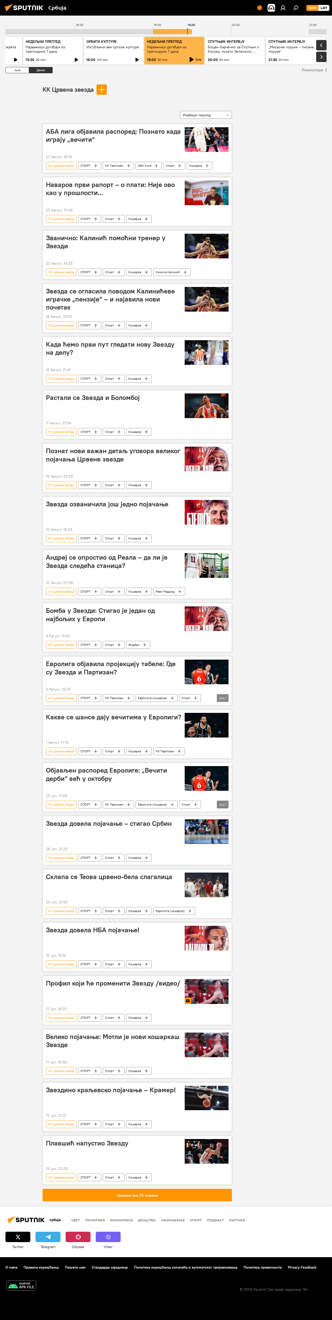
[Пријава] (283, 8)
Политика (95, 1220)
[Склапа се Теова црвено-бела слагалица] (207, 885)
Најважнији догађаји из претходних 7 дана (45, 49)
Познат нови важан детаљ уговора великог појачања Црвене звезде (113, 455)
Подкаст (215, 1220)
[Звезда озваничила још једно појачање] (207, 512)
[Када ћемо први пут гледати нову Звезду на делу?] (207, 352)
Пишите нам (75, 1267)
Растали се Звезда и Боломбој (93, 397)
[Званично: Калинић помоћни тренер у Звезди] (207, 246)
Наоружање (173, 1220)
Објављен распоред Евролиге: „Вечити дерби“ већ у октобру (106, 774)
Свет (75, 1220)
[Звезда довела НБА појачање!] (207, 938)
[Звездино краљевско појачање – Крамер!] (207, 1098)
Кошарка (195, 165)
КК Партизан (114, 165)
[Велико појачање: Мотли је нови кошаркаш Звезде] (207, 1045)
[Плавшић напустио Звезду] (207, 1151)
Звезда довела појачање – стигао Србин (109, 823)
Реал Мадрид (165, 591)
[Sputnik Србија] (25, 12)
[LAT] (324, 8)
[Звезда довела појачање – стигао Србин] (207, 831)
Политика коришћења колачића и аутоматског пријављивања (185, 1267)
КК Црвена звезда (68, 89)
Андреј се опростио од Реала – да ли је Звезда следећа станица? (107, 561)
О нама (11, 1267)
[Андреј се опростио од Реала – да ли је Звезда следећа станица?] (207, 565)
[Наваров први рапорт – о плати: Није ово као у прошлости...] (207, 192)
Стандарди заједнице (110, 1267)
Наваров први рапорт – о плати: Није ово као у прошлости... (110, 188)
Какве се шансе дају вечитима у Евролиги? (113, 717)
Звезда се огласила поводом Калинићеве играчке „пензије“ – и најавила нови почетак (110, 299)
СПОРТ (85, 165)
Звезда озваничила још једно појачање (107, 504)
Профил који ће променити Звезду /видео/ (113, 983)
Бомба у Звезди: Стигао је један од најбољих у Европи (100, 614)
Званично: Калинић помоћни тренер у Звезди (105, 242)
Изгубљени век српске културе (112, 47)
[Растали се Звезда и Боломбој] (207, 405)
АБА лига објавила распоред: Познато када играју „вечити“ (113, 135)
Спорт (170, 165)
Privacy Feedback (302, 1267)
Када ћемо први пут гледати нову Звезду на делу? (110, 348)
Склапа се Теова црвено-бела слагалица (109, 877)
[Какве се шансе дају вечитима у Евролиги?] (207, 725)
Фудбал (134, 645)
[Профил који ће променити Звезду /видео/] (207, 991)
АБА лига (144, 165)
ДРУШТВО (147, 1220)
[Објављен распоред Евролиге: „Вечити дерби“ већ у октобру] (207, 778)
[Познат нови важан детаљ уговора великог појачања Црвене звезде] (207, 459)
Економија (121, 1220)
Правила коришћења (41, 1267)
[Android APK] (21, 1286)
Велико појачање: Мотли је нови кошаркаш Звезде (112, 1041)
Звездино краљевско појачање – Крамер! (111, 1090)
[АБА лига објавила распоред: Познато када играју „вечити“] (207, 139)
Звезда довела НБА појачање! (93, 930)
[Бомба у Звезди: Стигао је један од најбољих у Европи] (207, 618)
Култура (237, 1220)
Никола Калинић (168, 272)
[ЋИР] (312, 8)
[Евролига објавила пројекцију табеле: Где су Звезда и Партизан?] (207, 672)
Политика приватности (263, 1267)
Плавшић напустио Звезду (87, 1143)
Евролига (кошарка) (152, 698)
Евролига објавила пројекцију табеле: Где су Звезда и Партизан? (111, 668)
